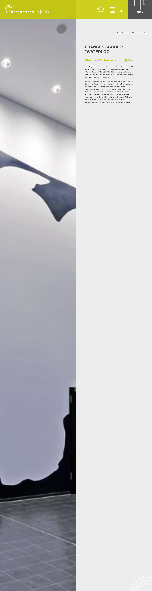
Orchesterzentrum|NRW (125, 33)
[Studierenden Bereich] (101, 10)
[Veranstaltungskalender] (112, 10)
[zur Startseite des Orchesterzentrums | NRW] (26, 9)
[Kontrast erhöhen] (121, 10)
